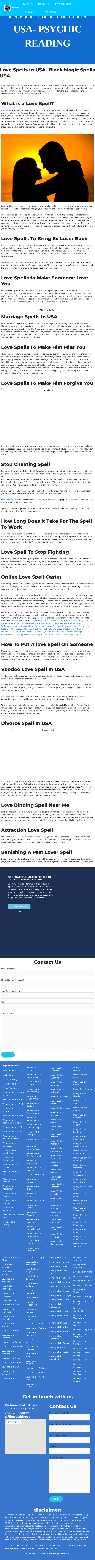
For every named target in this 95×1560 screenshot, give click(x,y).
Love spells (6, 110)
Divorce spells (7, 781)
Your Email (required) (10, 991)
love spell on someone (30, 651)
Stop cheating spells (10, 499)
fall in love (40, 290)
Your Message (7, 1013)
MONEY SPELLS (45, 4)
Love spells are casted (10, 85)
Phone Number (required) (12, 980)
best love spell (46, 687)
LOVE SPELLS (29, 4)
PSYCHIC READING (63, 4)
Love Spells (6, 215)
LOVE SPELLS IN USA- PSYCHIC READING (47, 29)
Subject (4, 1002)
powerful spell (11, 354)
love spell (36, 226)
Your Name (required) (10, 968)
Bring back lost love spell (16, 262)
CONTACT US (50, 12)
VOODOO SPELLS (30, 12)
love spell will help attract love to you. (26, 836)
